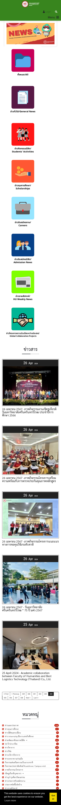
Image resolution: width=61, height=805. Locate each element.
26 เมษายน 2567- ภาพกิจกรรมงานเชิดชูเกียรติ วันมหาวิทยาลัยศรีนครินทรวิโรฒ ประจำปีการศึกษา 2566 (29, 412)
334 (51, 694)
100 (57, 747)
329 (23, 694)
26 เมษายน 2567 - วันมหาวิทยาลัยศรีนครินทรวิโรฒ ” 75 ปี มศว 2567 (22, 608)
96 (57, 773)
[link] (22, 65)
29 (57, 766)
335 (5, 698)
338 (21, 698)
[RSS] (3, 725)
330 (29, 694)
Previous (16, 694)
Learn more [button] (10, 800)
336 (10, 698)
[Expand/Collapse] (26, 740)
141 (57, 755)
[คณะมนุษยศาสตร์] (30, 4)
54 (57, 744)
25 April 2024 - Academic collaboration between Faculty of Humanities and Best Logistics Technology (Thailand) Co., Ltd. (26, 676)
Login (48, 11)
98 (57, 788)
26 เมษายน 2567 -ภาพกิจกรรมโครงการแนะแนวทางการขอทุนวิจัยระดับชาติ (30, 542)
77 (57, 759)
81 (57, 777)
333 (45, 694)
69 (57, 733)
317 (57, 729)
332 (40, 694)
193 (57, 762)
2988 (56, 725)
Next (27, 698)
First (7, 694)
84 (57, 751)
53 (57, 781)
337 (16, 698)
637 (57, 770)
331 (34, 694)
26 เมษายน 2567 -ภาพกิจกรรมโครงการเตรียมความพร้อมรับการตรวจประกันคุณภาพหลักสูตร (29, 479)
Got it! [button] (53, 797)
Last (35, 698)
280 (57, 740)
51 (57, 736)
